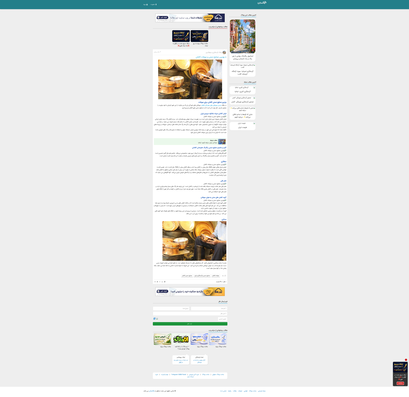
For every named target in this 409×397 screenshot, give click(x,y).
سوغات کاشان (215, 276)
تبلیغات (240, 391)
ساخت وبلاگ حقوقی (218, 374)
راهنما (229, 391)
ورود (144, 4)
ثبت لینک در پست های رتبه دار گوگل (181, 359)
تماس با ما (223, 391)
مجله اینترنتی (262, 391)
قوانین (245, 391)
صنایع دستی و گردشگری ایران (202, 276)
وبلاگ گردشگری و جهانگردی (214, 52)
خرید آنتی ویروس (194, 374)
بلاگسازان (151, 391)
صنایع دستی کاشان (187, 276)
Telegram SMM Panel (178, 374)
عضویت (152, 4)
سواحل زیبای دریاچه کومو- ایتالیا (207, 141)
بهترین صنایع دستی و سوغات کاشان (210, 57)
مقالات (235, 391)
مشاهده (400, 383)
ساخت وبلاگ (205, 374)
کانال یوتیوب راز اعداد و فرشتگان (199, 359)
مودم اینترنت (164, 374)
